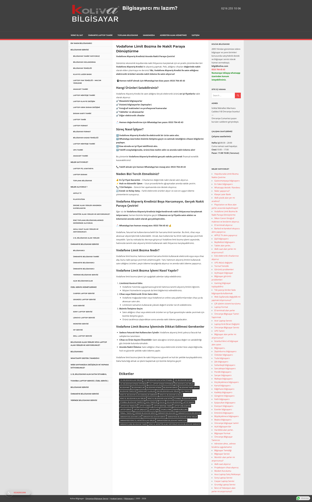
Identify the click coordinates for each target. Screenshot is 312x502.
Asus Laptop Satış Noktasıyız (227, 474)
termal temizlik (126, 413)
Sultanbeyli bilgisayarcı (224, 365)
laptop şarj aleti (140, 409)
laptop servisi (126, 409)
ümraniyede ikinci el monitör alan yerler (137, 420)
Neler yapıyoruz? (222, 191)
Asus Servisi (78, 306)
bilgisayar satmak (153, 387)
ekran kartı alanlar (146, 391)
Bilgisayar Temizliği (82, 68)
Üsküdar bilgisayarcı (223, 354)
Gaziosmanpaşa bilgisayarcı (227, 180)
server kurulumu (180, 409)
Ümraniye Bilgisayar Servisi (85, 244)
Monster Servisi (80, 324)
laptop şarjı (154, 409)
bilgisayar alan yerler (184, 384)
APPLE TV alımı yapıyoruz (225, 235)
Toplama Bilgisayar (128, 35)
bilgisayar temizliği (128, 391)
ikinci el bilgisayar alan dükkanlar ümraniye (139, 395)
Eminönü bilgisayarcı (223, 413)
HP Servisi (78, 330)
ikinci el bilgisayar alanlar (171, 395)
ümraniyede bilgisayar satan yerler (182, 417)
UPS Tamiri (78, 150)
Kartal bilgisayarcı (222, 385)
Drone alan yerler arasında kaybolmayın (87, 206)
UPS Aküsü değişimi (223, 262)
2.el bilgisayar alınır (183, 380)
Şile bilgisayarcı (221, 361)
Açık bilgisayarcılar (83, 281)
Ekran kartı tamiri (82, 113)
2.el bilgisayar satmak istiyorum (133, 384)
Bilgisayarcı (79, 250)
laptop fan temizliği (128, 406)
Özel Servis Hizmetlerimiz (84, 287)
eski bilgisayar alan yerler (168, 391)
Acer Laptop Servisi (223, 320)
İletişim (195, 35)
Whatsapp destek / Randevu (85, 358)
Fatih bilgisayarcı (222, 399)
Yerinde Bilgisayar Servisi (85, 275)
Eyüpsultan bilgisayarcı (224, 402)
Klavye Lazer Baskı (82, 74)
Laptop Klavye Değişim (84, 101)
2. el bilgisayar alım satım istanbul (158, 380)
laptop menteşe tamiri (162, 406)
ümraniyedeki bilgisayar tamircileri (172, 420)
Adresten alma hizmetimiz (173, 35)
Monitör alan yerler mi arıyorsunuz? (91, 214)
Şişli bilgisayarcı (221, 238)
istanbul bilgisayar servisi (185, 398)
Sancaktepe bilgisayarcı (225, 368)
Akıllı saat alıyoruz (222, 464)
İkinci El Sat (77, 35)
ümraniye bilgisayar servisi (154, 417)
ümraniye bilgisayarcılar (130, 417)
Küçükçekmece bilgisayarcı (226, 382)
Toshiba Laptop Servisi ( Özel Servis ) (89, 381)
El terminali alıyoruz (223, 225)
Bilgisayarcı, (219, 348)
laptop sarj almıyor (182, 406)
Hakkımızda (149, 35)
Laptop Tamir (79, 119)
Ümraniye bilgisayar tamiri (86, 257)
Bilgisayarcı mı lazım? (150, 8)
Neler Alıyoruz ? (79, 187)
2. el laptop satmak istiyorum (161, 384)
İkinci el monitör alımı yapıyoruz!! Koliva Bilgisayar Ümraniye (174, 424)
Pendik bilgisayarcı (222, 372)
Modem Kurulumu (222, 471)
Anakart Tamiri (80, 89)
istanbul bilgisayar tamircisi (132, 402)
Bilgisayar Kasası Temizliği (85, 138)
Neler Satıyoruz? (79, 162)
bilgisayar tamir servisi (189, 387)
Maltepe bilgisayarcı (223, 378)
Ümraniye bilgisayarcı (83, 263)
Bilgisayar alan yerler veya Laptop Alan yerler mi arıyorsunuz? (89, 343)
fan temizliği (186, 391)
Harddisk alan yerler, (223, 430)
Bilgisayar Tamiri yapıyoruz (86, 56)
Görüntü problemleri (224, 269)
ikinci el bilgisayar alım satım (159, 398)
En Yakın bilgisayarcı (81, 43)
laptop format (145, 406)
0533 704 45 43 (219, 69)
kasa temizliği (151, 402)
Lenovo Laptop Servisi (84, 318)
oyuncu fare (166, 409)
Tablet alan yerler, (222, 245)
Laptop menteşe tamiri (84, 95)
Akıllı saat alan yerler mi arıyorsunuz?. (85, 230)
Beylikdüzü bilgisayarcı (224, 242)
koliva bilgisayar (174, 402)
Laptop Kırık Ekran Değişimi (86, 107)
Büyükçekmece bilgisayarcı (226, 416)
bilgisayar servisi (170, 387)
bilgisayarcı (125, 387)
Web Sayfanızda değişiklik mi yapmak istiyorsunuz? (90, 366)
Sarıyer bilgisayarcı (223, 375)
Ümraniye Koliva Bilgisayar (189, 413)
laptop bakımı (188, 402)
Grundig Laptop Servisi (84, 299)
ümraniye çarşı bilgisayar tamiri (133, 424)
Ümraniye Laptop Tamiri (100, 35)
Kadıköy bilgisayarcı (223, 392)
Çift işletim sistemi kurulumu (227, 303)
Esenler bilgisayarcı (223, 409)
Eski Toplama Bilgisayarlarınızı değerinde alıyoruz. (88, 221)
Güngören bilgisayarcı (224, 395)
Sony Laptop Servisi (82, 312)
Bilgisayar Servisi (80, 50)
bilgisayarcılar (138, 387)
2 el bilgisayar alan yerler (131, 380)
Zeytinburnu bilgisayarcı (225, 351)
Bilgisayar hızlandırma (84, 62)
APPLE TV (77, 193)
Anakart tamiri (116, 498)
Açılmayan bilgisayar (223, 273)
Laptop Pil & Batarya (83, 168)
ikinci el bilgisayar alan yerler (133, 398)
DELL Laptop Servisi (82, 336)
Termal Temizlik (221, 266)
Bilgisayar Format (82, 132)
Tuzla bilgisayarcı (222, 358)
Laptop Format (80, 126)
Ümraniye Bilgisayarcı (167, 413)
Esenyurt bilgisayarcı (223, 406)
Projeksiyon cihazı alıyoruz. (226, 467)
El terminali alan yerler (224, 310)
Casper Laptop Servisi (83, 293)
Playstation (79, 199)
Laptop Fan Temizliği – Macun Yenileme (87, 81)
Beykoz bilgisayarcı (222, 419)
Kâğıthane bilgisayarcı (224, 389)
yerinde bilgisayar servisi (145, 413)
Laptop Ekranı (80, 174)
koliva (162, 402)
